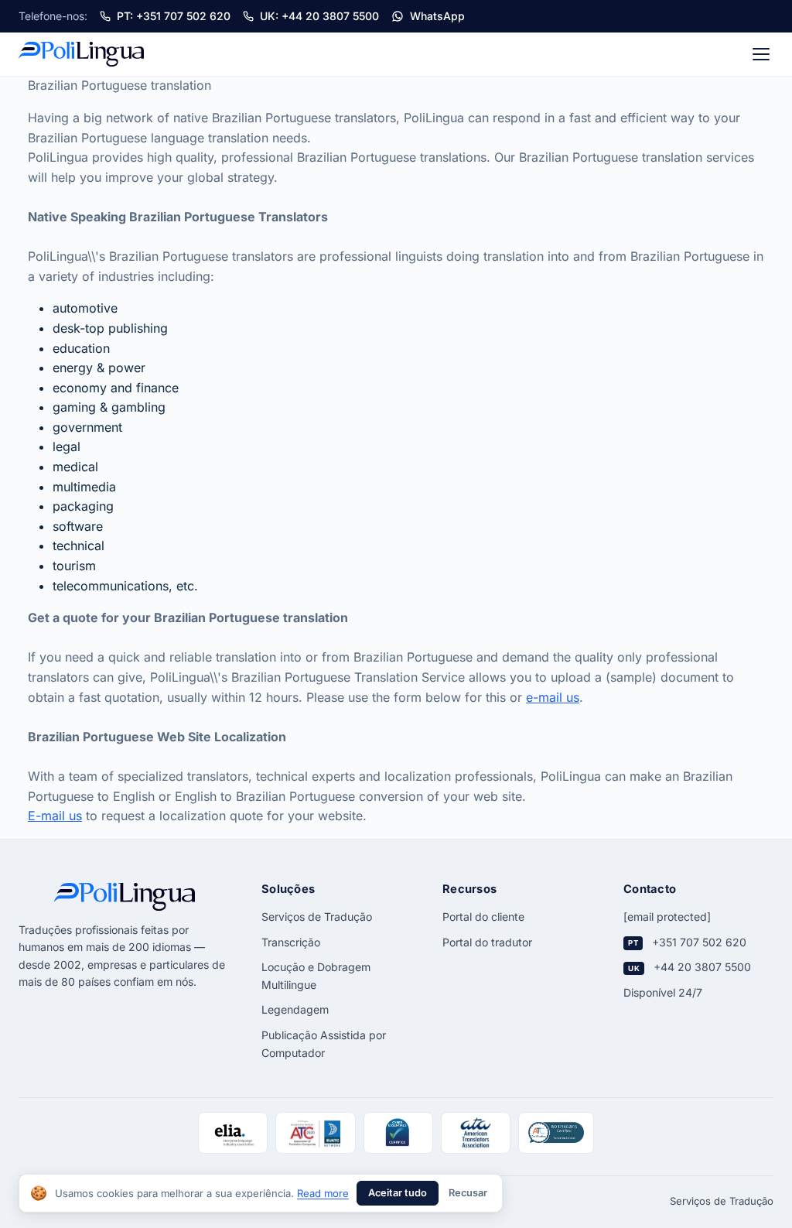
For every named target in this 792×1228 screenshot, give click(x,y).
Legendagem (295, 1009)
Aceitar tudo (397, 1193)
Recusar (468, 1193)
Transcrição (290, 942)
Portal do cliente (483, 916)
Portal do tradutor (487, 942)
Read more (323, 1193)
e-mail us (552, 697)
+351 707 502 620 (699, 942)
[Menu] (761, 54)
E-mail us (55, 815)
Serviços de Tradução (316, 916)
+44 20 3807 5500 (702, 966)
